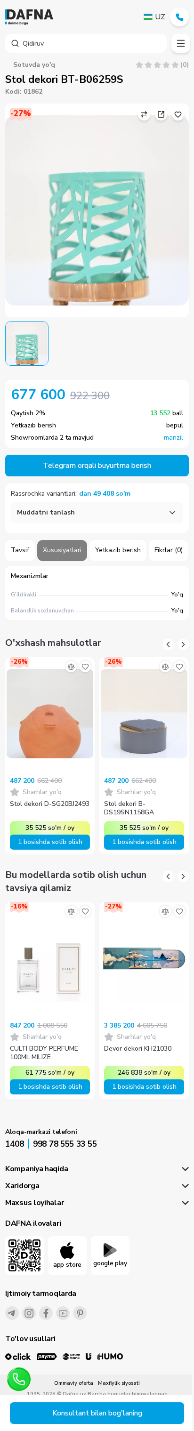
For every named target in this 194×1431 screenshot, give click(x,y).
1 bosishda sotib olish (50, 841)
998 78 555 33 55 (65, 1144)
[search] (86, 43)
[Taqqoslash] (71, 666)
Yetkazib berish (118, 550)
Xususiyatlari (62, 550)
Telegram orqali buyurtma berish (97, 465)
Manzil (173, 438)
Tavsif (20, 550)
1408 (14, 1144)
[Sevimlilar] (85, 666)
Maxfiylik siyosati (119, 1383)
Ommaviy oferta (73, 1383)
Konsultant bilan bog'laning (97, 1413)
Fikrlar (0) (168, 550)
